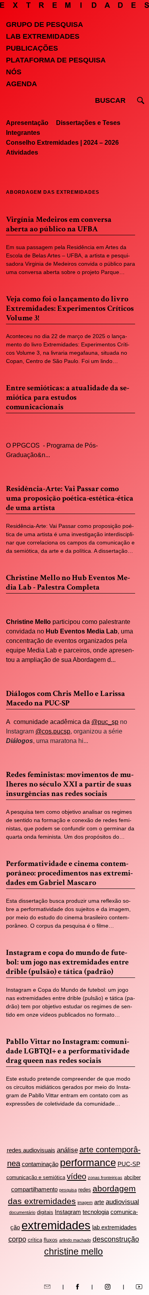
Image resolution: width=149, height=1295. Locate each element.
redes (84, 1190)
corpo (17, 1239)
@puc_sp (104, 721)
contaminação (40, 1164)
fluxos (51, 1240)
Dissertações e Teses (88, 122)
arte (99, 1202)
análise (67, 1150)
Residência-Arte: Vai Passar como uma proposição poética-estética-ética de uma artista (70, 498)
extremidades (56, 1225)
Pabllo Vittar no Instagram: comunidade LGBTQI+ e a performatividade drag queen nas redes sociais (68, 1051)
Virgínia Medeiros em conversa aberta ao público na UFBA (59, 224)
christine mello (73, 1251)
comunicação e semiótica (35, 1177)
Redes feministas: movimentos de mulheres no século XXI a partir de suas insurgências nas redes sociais (70, 784)
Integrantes (23, 132)
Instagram (68, 1211)
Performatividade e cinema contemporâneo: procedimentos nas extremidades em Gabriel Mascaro (69, 873)
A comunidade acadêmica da (48, 721)
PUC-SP (129, 1164)
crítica (35, 1240)
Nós (13, 72)
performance (88, 1162)
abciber (132, 1177)
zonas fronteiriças (105, 1177)
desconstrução (116, 1239)
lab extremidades (114, 1227)
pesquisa (68, 1189)
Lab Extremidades (42, 36)
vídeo (76, 1176)
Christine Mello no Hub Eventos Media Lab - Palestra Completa (68, 582)
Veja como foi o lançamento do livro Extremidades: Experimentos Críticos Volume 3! (70, 308)
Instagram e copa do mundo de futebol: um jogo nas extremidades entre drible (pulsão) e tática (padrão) (67, 962)
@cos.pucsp (52, 731)
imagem (85, 1202)
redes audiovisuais (31, 1150)
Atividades (22, 152)
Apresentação (27, 122)
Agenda (21, 84)
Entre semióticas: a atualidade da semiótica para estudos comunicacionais (67, 397)
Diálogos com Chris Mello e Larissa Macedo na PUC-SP (65, 698)
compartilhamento (34, 1189)
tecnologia (96, 1211)
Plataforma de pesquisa (56, 60)
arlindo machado (75, 1240)
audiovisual (122, 1202)
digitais (45, 1212)
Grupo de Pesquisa (44, 24)
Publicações (32, 48)
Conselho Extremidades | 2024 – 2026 (62, 142)
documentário (22, 1212)
